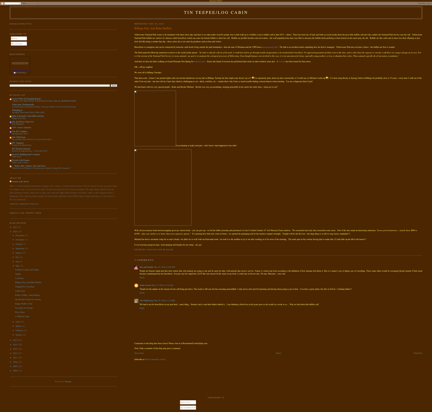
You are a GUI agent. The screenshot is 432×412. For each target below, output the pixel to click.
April (18, 321)
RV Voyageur (18, 142)
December (20, 235)
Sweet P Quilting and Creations (26, 154)
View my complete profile (24, 204)
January (19, 334)
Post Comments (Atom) (155, 359)
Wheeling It (17, 110)
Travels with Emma (20, 160)
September (20, 248)
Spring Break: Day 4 (20, 133)
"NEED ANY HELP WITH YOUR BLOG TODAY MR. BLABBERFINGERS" (44, 100)
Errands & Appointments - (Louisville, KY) (29, 150)
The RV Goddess (19, 131)
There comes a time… (21, 162)
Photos (27, 70)
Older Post (418, 353)
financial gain (199, 61)
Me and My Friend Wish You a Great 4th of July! (32, 139)
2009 (15, 366)
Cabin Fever (20, 290)
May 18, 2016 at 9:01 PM (164, 267)
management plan (270, 47)
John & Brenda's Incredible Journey (28, 115)
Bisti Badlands (18, 123)
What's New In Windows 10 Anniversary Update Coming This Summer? (41, 168)
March (18, 326)
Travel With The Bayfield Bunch (26, 98)
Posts (15, 38)
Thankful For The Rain (24, 286)
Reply (142, 277)
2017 (15, 227)
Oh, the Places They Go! (23, 121)
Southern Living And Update (27, 269)
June (18, 261)
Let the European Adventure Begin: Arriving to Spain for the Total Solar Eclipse (44, 106)
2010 (15, 362)
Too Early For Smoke (24, 307)
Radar (17, 70)
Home (278, 353)
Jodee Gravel (145, 285)
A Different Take (22, 316)
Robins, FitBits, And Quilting (27, 295)
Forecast (13, 70)
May (18, 265)
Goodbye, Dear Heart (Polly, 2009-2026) (28, 112)
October (19, 244)
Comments (17, 43)
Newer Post (139, 353)
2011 (15, 357)
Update (18, 273)
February (19, 330)
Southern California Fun (22, 145)
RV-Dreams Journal (21, 148)
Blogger (68, 381)
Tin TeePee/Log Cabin (216, 12)
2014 (15, 344)
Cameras (22, 70)
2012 (15, 353)
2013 (15, 348)
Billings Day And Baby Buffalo (28, 282)
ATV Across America (21, 127)
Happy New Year (19, 118)
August (19, 252)
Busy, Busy (20, 312)
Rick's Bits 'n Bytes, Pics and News (29, 165)
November (20, 239)
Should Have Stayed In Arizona (28, 299)
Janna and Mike (20, 182)
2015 (15, 340)
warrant (282, 61)
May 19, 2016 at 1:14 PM (164, 300)
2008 (15, 370)
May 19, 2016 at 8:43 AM (162, 285)
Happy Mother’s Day (23, 303)
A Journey (19, 278)
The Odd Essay (146, 300)
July (17, 257)
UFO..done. (16, 156)
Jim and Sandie (146, 266)
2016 (15, 231)
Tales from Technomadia (23, 104)
